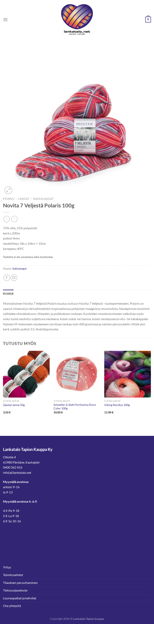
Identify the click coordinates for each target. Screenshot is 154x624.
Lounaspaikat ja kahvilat (19, 598)
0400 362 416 (12, 467)
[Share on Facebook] (6, 277)
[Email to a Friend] (14, 277)
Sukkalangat (43, 198)
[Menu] (5, 19)
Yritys (7, 567)
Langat (23, 198)
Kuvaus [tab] (8, 293)
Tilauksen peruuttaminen (20, 582)
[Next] (151, 386)
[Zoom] (8, 190)
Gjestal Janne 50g (14, 405)
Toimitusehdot (13, 575)
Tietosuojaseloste (15, 590)
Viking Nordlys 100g (117, 405)
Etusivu (8, 198)
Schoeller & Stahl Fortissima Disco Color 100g (75, 406)
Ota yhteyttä (12, 606)
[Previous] (3, 386)
